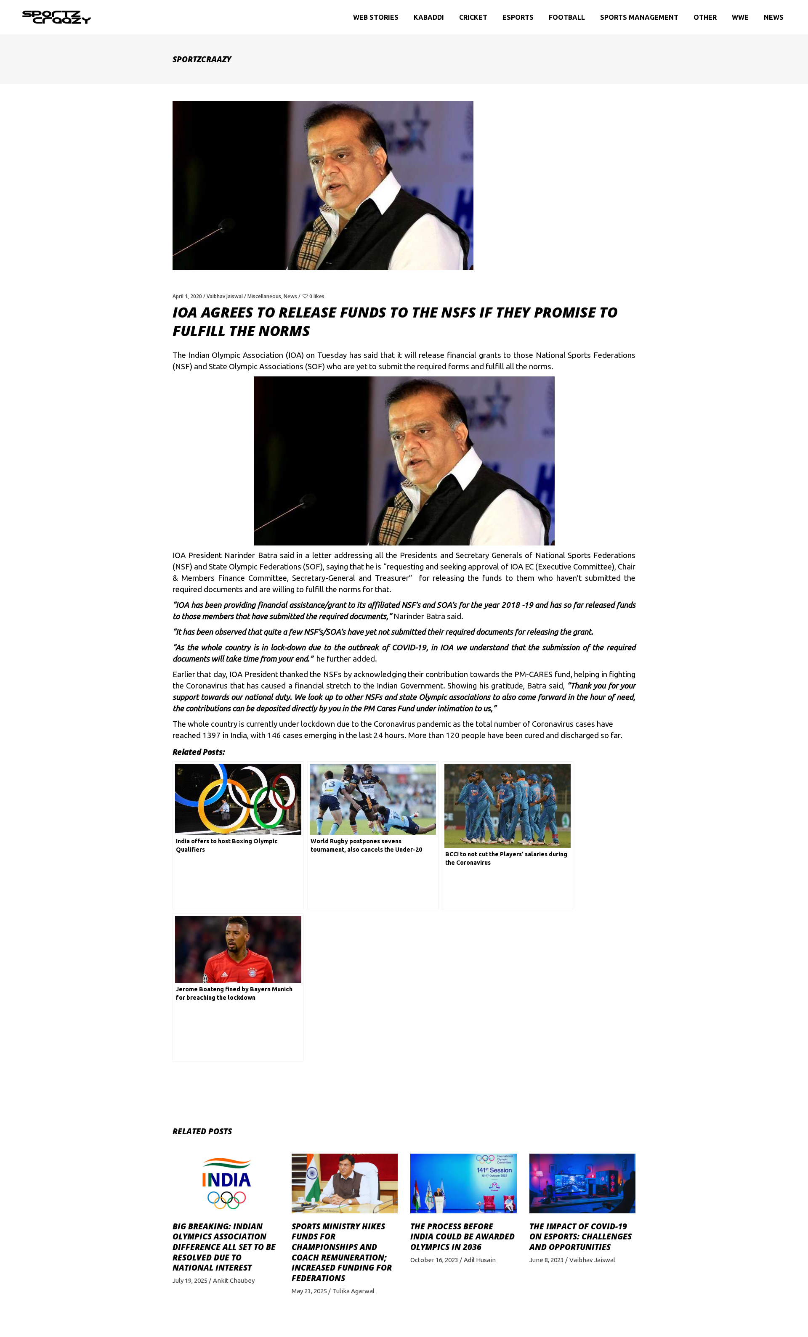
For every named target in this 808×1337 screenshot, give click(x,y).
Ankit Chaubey (234, 1280)
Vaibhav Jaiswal (225, 296)
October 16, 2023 (434, 1259)
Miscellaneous (264, 296)
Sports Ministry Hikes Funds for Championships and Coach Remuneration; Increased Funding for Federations (342, 1252)
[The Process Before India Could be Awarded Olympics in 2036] (463, 1183)
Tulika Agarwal (353, 1291)
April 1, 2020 (187, 296)
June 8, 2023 (546, 1259)
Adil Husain (480, 1259)
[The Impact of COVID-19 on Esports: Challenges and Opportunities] (582, 1183)
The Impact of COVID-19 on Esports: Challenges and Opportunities (580, 1236)
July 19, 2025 (190, 1280)
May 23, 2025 (309, 1291)
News (290, 296)
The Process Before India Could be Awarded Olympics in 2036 (462, 1236)
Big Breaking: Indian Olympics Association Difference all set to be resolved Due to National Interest (224, 1247)
